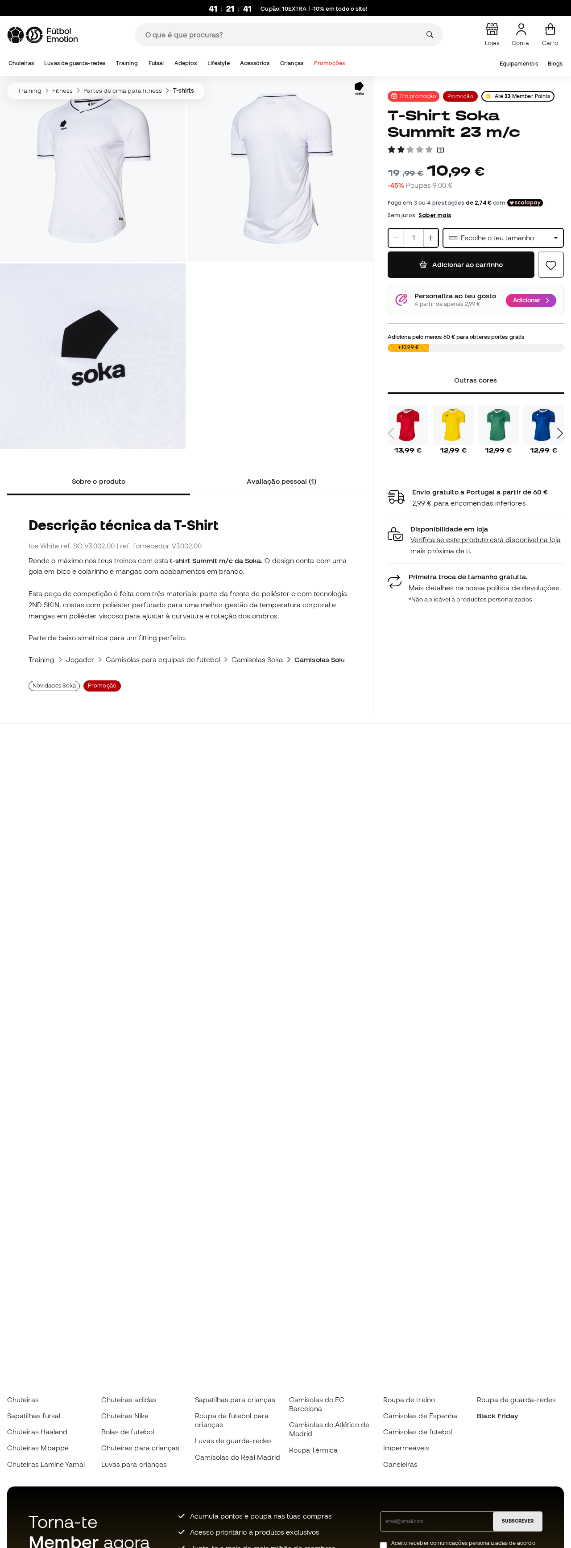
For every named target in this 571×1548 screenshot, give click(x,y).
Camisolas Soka (257, 659)
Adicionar (526, 300)
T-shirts (183, 90)
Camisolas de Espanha (420, 1416)
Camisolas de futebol (417, 1432)
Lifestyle (218, 63)
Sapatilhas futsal (33, 1416)
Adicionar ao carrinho (466, 264)
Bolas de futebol (127, 1432)
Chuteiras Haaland (37, 1432)
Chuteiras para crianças (140, 1448)
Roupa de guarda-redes (516, 1400)
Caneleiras (400, 1464)
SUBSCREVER (518, 1520)
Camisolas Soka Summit (334, 659)
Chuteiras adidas (129, 1400)
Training (127, 63)
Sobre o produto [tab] (98, 481)
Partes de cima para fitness (122, 90)
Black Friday (497, 1416)
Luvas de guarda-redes (74, 63)
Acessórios (254, 63)
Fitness (62, 90)
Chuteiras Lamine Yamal (46, 1464)
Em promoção (418, 96)
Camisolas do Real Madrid (237, 1457)
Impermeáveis (406, 1448)
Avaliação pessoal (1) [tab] (282, 481)
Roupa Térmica (313, 1450)
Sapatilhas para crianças (235, 1400)
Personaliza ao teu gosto (455, 296)
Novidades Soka (54, 685)
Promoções (329, 63)
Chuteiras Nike (125, 1416)
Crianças (292, 63)
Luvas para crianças (134, 1464)
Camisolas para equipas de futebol (163, 659)
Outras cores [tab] (476, 380)
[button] (476, 540)
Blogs (555, 63)
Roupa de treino (409, 1400)
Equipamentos (519, 63)
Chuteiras (21, 63)
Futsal (156, 63)
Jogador (80, 659)
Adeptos (185, 63)
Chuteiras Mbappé (38, 1448)
